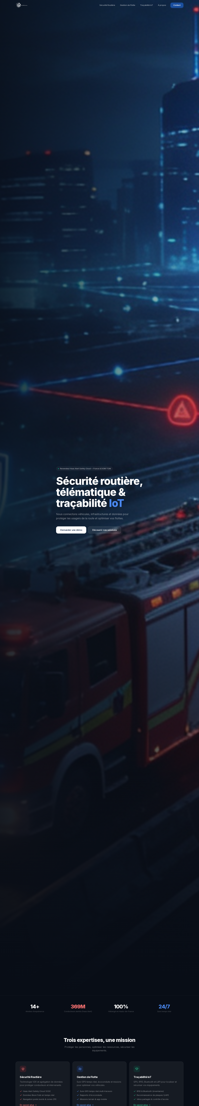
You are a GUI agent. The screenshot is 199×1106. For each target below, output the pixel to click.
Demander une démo (71, 530)
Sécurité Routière (107, 5)
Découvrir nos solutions (104, 530)
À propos (162, 5)
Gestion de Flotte (127, 5)
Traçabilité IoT (146, 5)
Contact (176, 5)
